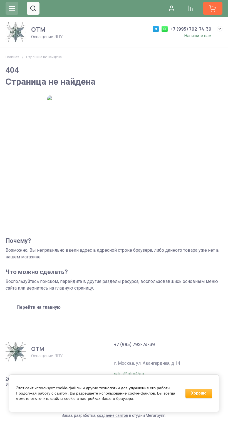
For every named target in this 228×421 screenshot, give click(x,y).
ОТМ (38, 29)
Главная (12, 57)
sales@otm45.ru (129, 373)
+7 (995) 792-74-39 (190, 29)
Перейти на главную (39, 307)
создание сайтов (112, 415)
